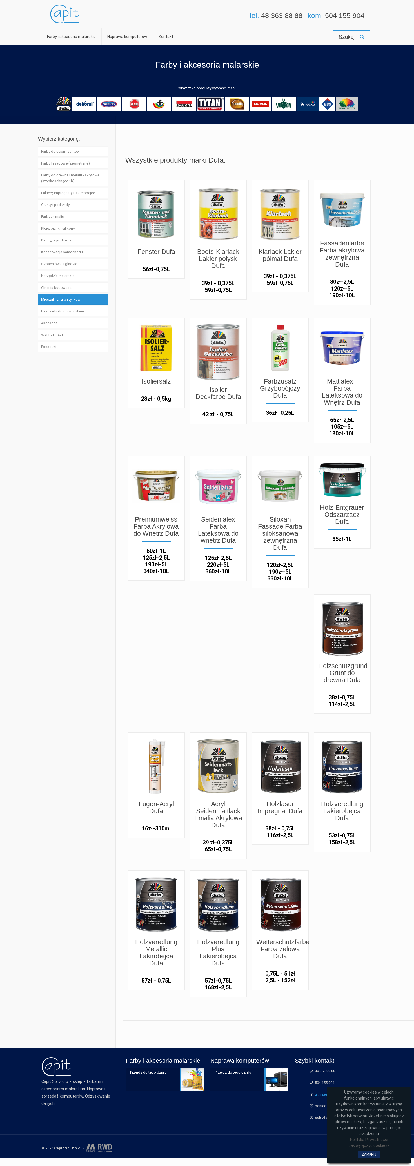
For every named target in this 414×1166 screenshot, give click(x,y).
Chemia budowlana (56, 287)
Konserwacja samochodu (62, 252)
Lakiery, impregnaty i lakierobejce (68, 193)
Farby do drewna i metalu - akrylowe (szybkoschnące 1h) (70, 178)
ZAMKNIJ (369, 1154)
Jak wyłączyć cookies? (368, 1145)
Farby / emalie (52, 216)
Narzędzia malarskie (57, 276)
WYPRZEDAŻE (52, 335)
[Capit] (64, 14)
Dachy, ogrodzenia (56, 240)
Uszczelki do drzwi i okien (62, 311)
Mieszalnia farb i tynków (61, 299)
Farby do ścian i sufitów (60, 151)
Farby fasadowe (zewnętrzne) (65, 163)
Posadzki (48, 347)
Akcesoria (49, 323)
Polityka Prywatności (369, 1139)
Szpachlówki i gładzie (59, 264)
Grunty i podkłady (55, 205)
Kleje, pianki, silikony (58, 228)
